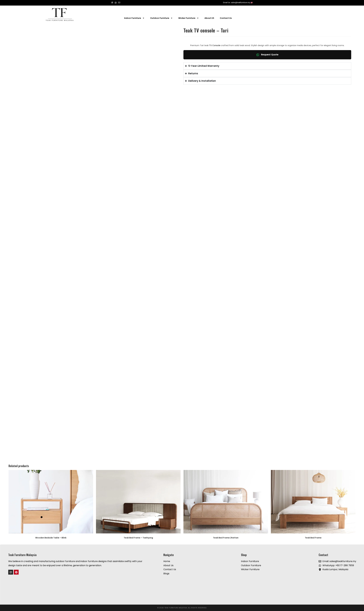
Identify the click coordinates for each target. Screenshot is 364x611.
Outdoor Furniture (159, 18)
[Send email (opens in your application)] (119, 2)
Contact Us (226, 18)
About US (209, 18)
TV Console (214, 45)
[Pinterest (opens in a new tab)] (112, 2)
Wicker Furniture (186, 18)
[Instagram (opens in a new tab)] (115, 2)
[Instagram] (10, 572)
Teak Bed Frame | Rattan (225, 537)
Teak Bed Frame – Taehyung (138, 537)
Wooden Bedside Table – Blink (50, 537)
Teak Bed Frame (313, 537)
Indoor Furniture (132, 18)
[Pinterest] (16, 572)
